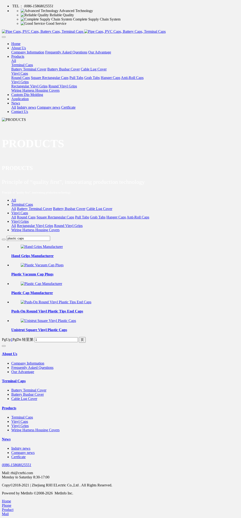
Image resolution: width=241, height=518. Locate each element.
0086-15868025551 (16, 465)
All (13, 61)
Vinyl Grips (20, 221)
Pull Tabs (82, 217)
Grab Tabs (97, 217)
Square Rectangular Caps (55, 217)
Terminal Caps (22, 204)
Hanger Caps (116, 217)
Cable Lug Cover (99, 209)
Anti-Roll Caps (138, 217)
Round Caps (26, 217)
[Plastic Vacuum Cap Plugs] (42, 265)
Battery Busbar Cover (69, 209)
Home (15, 44)
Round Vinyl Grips (68, 226)
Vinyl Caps (19, 213)
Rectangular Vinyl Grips (35, 226)
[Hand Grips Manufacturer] (42, 247)
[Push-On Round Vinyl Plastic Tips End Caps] (56, 302)
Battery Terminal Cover (34, 209)
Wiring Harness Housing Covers (35, 230)
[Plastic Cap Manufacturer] (41, 284)
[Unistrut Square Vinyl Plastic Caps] (48, 321)
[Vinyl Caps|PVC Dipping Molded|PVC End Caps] (120, 31)
